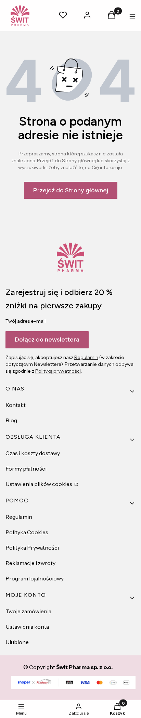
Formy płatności (26, 468)
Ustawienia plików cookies (39, 483)
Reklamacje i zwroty (30, 563)
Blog (11, 420)
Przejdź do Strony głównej (70, 190)
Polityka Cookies (26, 532)
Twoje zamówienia (28, 611)
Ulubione (17, 642)
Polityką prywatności (58, 371)
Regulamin (86, 357)
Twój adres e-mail (25, 321)
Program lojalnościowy (34, 578)
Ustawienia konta (27, 626)
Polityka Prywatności (32, 547)
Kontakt (15, 404)
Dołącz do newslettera (47, 339)
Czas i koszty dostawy (32, 453)
